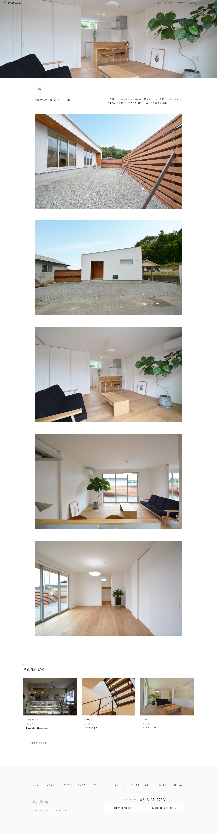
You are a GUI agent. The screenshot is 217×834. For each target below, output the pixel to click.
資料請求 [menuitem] (193, 3)
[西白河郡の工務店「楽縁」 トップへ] (12, 2)
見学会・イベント (100, 785)
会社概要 (135, 785)
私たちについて (51, 785)
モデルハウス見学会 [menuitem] (165, 3)
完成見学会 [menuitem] (181, 3)
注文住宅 (68, 785)
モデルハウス (120, 785)
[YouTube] (46, 802)
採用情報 (163, 785)
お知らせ (149, 785)
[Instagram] (41, 802)
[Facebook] (35, 802)
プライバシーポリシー (40, 810)
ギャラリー (82, 785)
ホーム (36, 785)
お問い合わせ (178, 785)
